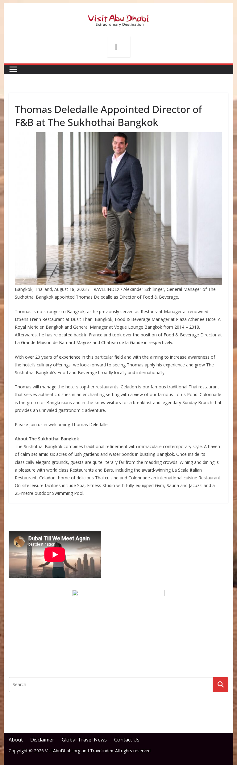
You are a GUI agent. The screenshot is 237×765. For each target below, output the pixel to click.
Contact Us (126, 739)
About (16, 739)
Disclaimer (42, 739)
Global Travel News (84, 739)
